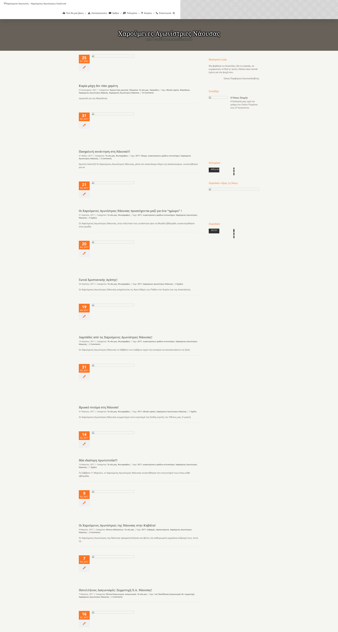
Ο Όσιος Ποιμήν (239, 97)
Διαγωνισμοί (130, 594)
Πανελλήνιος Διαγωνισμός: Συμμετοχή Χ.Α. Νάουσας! (113, 569)
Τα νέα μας (144, 90)
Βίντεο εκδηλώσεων (114, 529)
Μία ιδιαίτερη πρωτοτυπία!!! (113, 442)
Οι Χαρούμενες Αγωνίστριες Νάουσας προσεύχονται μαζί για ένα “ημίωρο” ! (113, 192)
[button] (174, 13)
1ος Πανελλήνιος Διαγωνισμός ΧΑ (169, 594)
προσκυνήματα (162, 529)
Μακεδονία (185, 90)
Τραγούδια (154, 90)
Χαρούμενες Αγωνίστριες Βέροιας (93, 92)
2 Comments (94, 344)
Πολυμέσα (133, 90)
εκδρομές (151, 529)
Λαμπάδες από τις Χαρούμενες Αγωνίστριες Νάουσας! (113, 316)
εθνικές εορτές (172, 90)
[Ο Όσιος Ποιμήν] (218, 123)
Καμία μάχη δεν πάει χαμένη (113, 66)
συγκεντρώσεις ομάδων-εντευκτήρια (164, 155)
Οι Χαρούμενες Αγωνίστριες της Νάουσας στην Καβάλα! (113, 504)
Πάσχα (144, 155)
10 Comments (148, 92)
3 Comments (106, 158)
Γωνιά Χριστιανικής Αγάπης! (113, 256)
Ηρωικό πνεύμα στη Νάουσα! (113, 382)
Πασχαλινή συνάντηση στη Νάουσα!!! (113, 128)
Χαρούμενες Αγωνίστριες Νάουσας (124, 92)
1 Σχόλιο (192, 411)
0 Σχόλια (93, 218)
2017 (137, 155)
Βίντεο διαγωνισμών (115, 594)
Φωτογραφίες (122, 155)
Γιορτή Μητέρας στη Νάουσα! (113, 623)
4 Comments (94, 532)
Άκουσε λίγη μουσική (119, 90)
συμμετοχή (189, 594)
